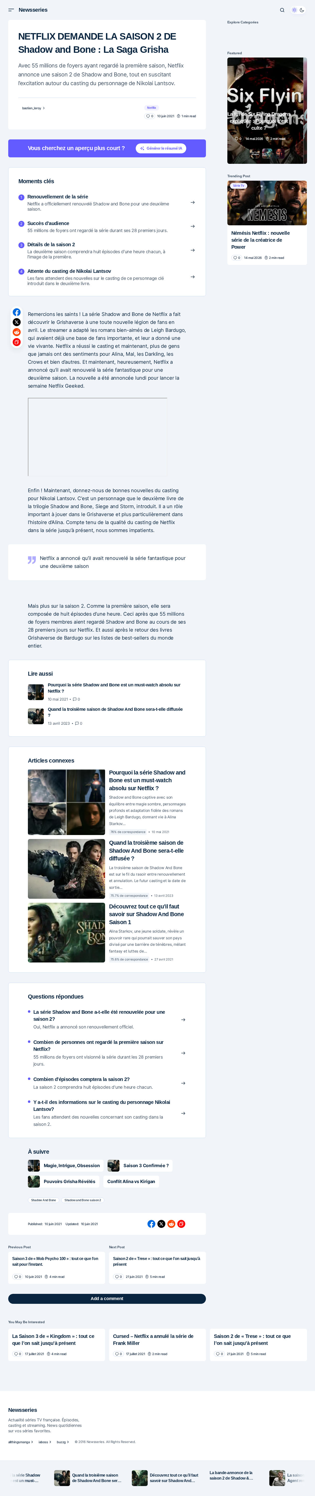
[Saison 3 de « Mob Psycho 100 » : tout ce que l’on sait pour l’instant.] (56, 1268)
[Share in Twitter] (17, 322)
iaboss (43, 1442)
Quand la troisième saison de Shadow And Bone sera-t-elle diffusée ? (146, 851)
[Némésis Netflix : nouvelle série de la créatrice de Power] (267, 202)
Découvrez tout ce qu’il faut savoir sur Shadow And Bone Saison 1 (146, 914)
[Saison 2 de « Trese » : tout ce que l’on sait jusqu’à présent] (157, 1268)
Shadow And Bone (43, 1200)
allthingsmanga (19, 1442)
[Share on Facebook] (17, 312)
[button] (11, 10)
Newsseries (33, 10)
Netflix (151, 108)
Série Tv (238, 185)
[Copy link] (17, 342)
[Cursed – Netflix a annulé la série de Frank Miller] (157, 1345)
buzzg (61, 1442)
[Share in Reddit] (17, 332)
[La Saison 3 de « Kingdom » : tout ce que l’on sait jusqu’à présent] (56, 1345)
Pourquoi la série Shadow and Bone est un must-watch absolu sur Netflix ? (147, 780)
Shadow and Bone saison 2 (82, 1200)
